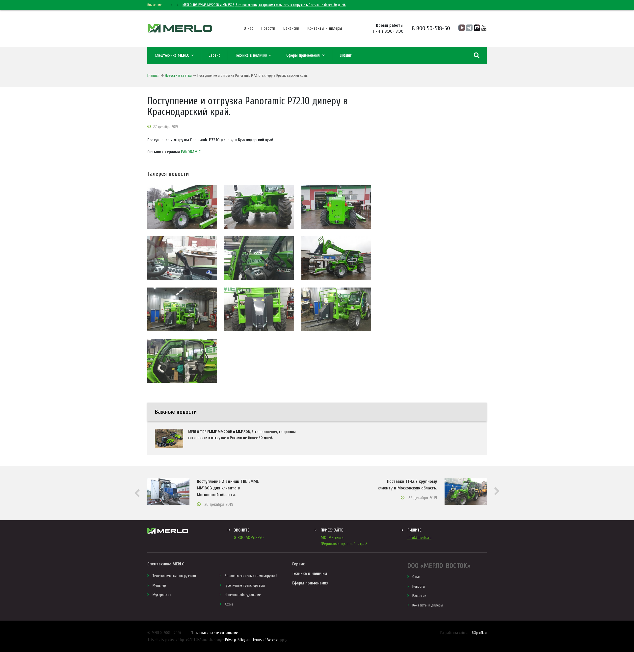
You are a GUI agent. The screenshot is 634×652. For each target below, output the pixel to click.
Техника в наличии (251, 55)
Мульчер (159, 585)
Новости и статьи (178, 75)
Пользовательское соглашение (214, 632)
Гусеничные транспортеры (245, 585)
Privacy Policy (235, 639)
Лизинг (345, 55)
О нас (248, 28)
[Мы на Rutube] (477, 27)
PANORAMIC (191, 151)
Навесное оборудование (243, 595)
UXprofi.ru (479, 632)
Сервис (298, 564)
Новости (268, 28)
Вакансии (291, 28)
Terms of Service (265, 639)
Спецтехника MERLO (172, 55)
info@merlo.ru (419, 537)
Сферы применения (303, 55)
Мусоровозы (161, 595)
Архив (229, 604)
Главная (153, 75)
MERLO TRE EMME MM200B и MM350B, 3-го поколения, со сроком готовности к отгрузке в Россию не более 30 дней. (264, 5)
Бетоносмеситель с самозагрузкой (251, 576)
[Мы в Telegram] (469, 27)
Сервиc (214, 55)
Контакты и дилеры (324, 28)
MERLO (179, 28)
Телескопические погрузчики (174, 576)
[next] (177, 5)
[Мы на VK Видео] (461, 27)
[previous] (172, 5)
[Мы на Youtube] (484, 28)
